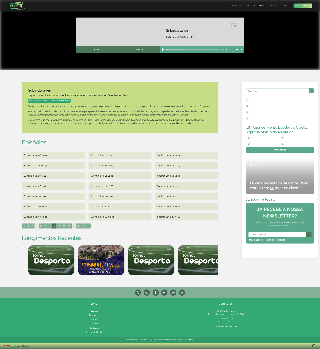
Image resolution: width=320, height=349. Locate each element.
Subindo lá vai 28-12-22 (35, 175)
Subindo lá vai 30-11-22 (101, 186)
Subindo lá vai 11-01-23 (101, 165)
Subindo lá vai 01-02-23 (101, 155)
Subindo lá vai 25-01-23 (168, 155)
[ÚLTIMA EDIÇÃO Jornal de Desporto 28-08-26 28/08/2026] (145, 260)
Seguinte (139, 49)
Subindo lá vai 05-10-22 (35, 216)
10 (59, 226)
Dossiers (94, 324)
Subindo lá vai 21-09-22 (168, 216)
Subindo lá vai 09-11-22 (101, 196)
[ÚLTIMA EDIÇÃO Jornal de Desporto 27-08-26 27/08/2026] (195, 260)
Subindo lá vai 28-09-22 (102, 216)
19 (84, 226)
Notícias (244, 6)
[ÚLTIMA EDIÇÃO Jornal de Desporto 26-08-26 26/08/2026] (45, 260)
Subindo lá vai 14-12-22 (168, 175)
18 (78, 226)
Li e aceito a (269, 240)
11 (64, 226)
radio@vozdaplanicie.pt (227, 326)
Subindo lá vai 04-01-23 (168, 165)
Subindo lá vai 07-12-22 (35, 186)
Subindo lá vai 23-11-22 (168, 186)
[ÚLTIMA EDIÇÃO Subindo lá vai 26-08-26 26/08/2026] (95, 260)
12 (69, 226)
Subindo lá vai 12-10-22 (168, 206)
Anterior (97, 49)
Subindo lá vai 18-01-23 (35, 165)
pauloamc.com (188, 340)
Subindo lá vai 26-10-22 (35, 206)
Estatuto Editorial (94, 332)
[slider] (192, 49)
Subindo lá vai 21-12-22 (101, 175)
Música (272, 6)
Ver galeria (280, 149)
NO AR (7, 346)
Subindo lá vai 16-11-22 (35, 196)
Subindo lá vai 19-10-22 (101, 206)
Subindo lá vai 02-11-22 (168, 196)
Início (234, 6)
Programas (259, 6)
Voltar (233, 26)
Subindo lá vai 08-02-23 (35, 155)
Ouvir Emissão (302, 6)
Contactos (286, 6)
